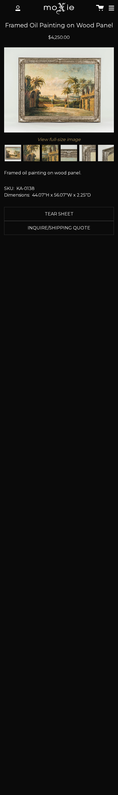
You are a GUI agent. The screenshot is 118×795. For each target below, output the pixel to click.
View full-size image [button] (59, 139)
